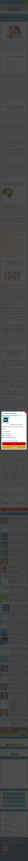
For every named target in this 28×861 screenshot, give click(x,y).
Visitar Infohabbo (14, 447)
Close (14, 443)
